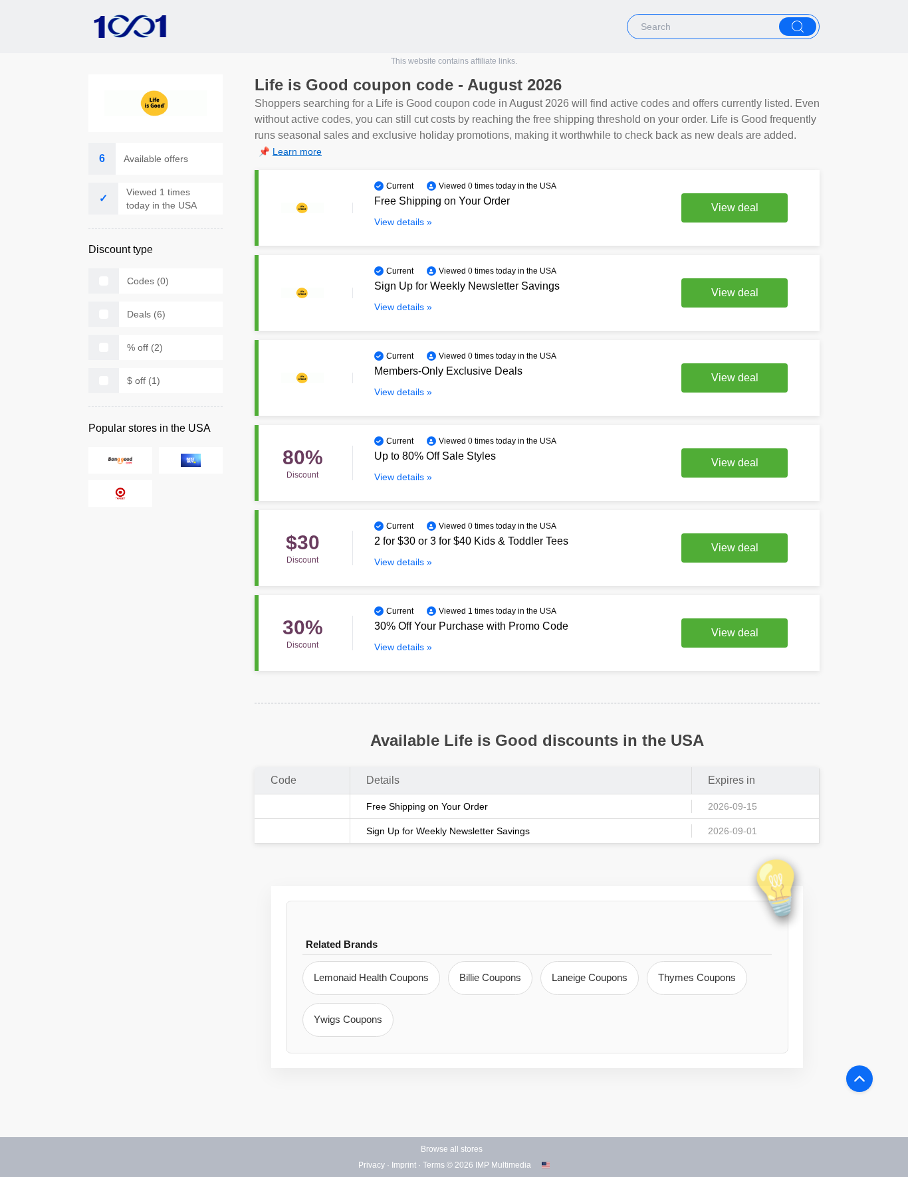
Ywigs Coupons (348, 1019)
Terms (434, 1165)
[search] (797, 26)
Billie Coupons (490, 977)
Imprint (404, 1165)
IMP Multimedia (503, 1165)
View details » (403, 222)
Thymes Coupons (697, 977)
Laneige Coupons (589, 977)
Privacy (371, 1165)
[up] (859, 1078)
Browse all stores (452, 1149)
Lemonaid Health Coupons (371, 977)
